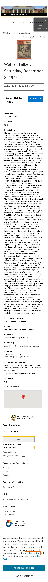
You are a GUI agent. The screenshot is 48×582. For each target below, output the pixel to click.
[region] (24, 557)
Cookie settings (32, 553)
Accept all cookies (24, 567)
